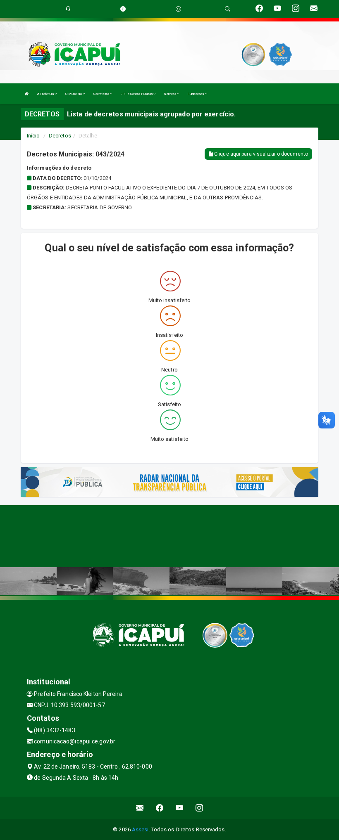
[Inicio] (27, 93)
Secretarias (101, 94)
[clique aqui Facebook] (160, 808)
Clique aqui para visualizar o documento (260, 154)
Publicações (196, 94)
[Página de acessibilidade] (178, 9)
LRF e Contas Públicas (136, 94)
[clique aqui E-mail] (140, 808)
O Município (74, 94)
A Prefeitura (46, 94)
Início (33, 136)
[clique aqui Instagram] (199, 808)
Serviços (170, 94)
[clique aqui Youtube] (179, 808)
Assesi (140, 829)
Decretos (60, 136)
